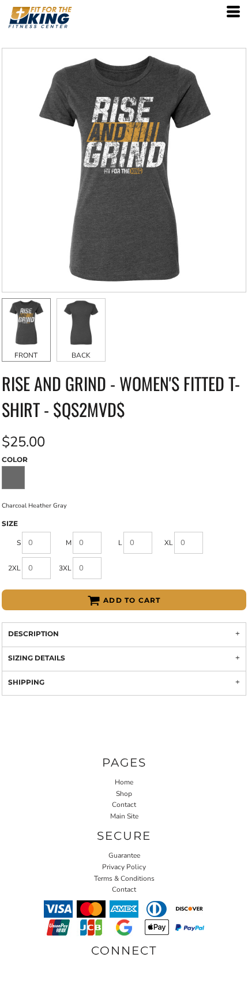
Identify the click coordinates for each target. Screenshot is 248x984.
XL (168, 542)
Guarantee (124, 855)
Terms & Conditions (124, 878)
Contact (124, 804)
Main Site (124, 816)
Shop (124, 793)
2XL (14, 568)
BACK (81, 355)
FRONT (25, 355)
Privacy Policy (124, 867)
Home (124, 782)
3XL (65, 568)
